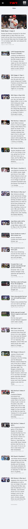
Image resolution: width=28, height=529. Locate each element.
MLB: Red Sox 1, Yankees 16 (18, 121)
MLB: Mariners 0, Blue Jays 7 (18, 192)
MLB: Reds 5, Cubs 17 (16, 328)
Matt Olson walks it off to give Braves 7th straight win (18, 283)
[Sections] (2, 3)
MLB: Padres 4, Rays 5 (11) (18, 95)
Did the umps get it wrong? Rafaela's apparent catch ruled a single (19, 314)
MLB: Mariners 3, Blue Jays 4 (18, 478)
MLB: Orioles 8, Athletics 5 (18, 148)
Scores (24, 4)
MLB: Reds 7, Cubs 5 (8, 31)
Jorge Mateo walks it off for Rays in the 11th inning (18, 222)
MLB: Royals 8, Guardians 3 (18, 456)
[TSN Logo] (13, 3)
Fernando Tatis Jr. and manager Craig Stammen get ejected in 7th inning (18, 265)
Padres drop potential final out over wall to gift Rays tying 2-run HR (19, 298)
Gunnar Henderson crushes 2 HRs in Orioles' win (18, 234)
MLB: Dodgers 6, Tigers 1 (17, 75)
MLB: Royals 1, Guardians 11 (18, 168)
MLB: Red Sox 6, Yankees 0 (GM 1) (18, 391)
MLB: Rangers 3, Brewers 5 (18, 352)
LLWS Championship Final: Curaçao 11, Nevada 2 (18, 52)
